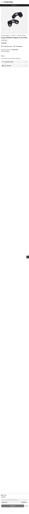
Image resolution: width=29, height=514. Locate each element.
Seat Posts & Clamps (21, 35)
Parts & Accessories (5, 35)
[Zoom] (14, 20)
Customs (8, 499)
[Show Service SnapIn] (27, 257)
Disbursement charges (13, 499)
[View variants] (1, 32)
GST (5, 499)
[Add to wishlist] (26, 506)
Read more (18, 58)
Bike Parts (13, 35)
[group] (14, 20)
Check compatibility (5, 51)
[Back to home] (8, 2)
